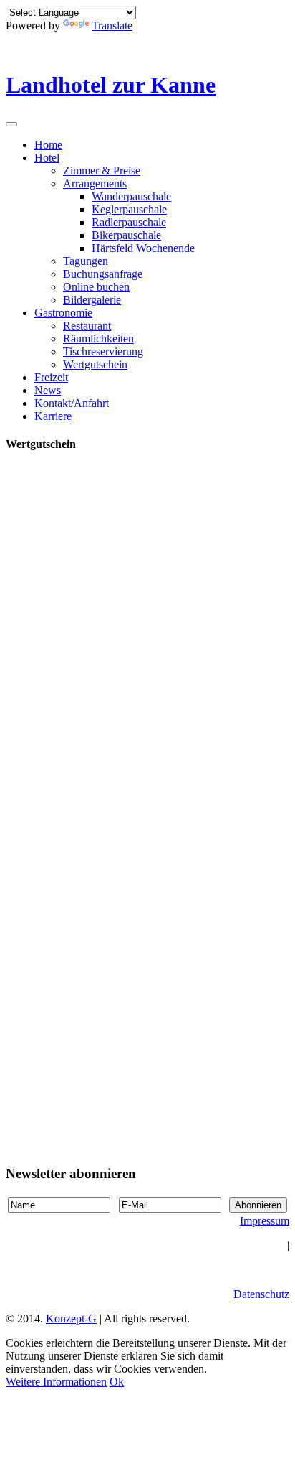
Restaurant (87, 325)
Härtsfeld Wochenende (143, 248)
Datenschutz (261, 1294)
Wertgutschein (95, 364)
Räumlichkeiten (98, 338)
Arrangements (95, 183)
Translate (112, 25)
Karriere (53, 416)
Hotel (46, 157)
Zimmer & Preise (101, 170)
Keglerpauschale (129, 209)
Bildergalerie (92, 300)
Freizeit (51, 377)
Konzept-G (71, 1318)
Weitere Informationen (56, 1382)
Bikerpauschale (126, 235)
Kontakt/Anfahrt (71, 403)
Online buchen (96, 287)
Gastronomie (63, 313)
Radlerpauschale (129, 222)
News (47, 390)
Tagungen (85, 261)
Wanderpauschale (131, 196)
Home (48, 145)
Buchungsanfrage (102, 274)
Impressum (264, 1221)
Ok (117, 1382)
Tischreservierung (103, 351)
